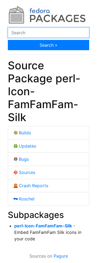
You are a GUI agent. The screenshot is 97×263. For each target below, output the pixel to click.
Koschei (26, 198)
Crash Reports (33, 185)
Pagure (61, 256)
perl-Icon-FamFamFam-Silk (43, 225)
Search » (48, 45)
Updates (27, 146)
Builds (25, 132)
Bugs (24, 159)
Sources (27, 172)
